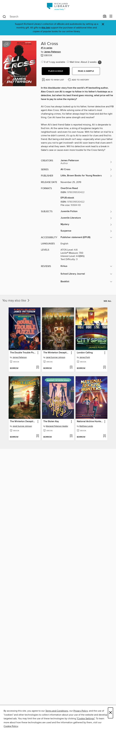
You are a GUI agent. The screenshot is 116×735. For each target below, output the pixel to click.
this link (46, 27)
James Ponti (84, 357)
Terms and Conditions (56, 710)
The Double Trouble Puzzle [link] (23, 352)
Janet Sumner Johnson (55, 357)
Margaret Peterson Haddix (57, 426)
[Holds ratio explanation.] (100, 62)
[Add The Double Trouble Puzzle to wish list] (37, 367)
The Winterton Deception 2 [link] (23, 421)
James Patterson (52, 52)
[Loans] (105, 17)
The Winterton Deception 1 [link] (56, 352)
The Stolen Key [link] (51, 421)
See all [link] (107, 301)
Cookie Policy (11, 726)
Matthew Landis (86, 426)
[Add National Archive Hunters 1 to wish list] (104, 436)
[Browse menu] (111, 16)
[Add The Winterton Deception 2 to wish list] (37, 436)
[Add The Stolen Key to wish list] (71, 436)
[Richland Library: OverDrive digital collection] (58, 6)
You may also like (14, 301)
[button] (56, 71)
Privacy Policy (80, 710)
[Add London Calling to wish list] (104, 367)
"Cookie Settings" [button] (86, 718)
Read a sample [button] (86, 71)
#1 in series (46, 48)
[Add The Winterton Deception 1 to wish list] (71, 367)
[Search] (4, 16)
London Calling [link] (85, 352)
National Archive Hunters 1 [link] (90, 421)
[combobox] (52, 16)
